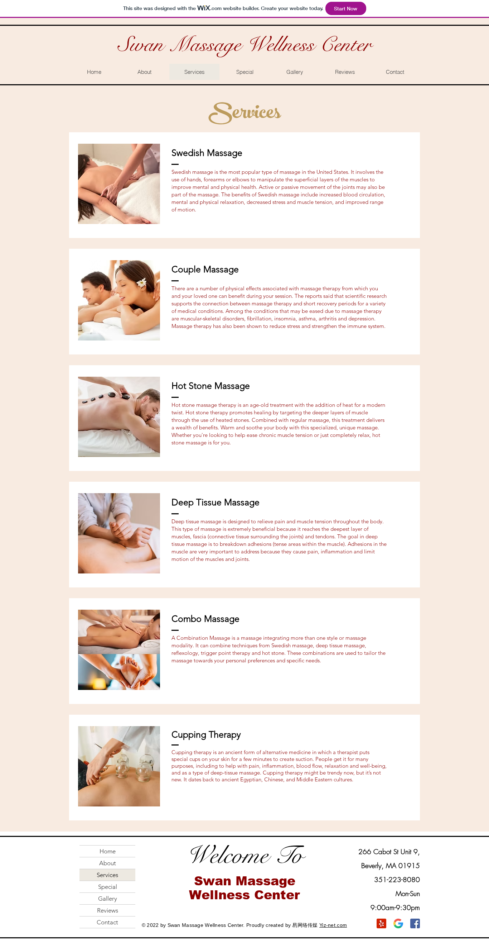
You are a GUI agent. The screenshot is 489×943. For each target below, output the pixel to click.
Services (107, 874)
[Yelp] (381, 923)
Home (108, 851)
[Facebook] (415, 923)
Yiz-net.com (333, 925)
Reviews (107, 910)
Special (107, 886)
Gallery (107, 898)
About (107, 863)
